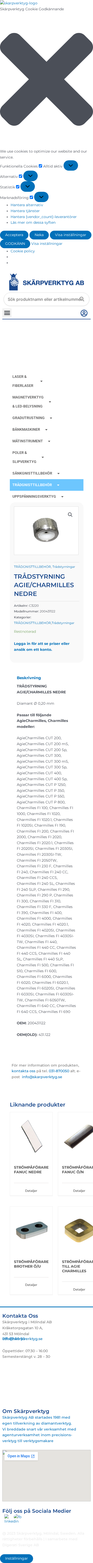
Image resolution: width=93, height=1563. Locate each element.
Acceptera (14, 235)
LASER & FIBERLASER (22, 381)
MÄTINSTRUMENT (27, 441)
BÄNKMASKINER (26, 429)
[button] (46, 80)
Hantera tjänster (25, 211)
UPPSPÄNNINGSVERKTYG (34, 496)
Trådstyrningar (63, 567)
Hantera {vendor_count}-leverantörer (44, 217)
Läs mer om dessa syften (33, 222)
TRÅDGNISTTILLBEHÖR (32, 485)
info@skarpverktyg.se (22, 1339)
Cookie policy (23, 251)
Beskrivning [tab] (29, 677)
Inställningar (16, 1558)
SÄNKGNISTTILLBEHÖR (32, 473)
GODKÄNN (15, 244)
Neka (39, 235)
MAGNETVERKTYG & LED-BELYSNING (28, 401)
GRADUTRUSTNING (28, 418)
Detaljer (31, 1191)
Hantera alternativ (27, 205)
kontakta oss (23, 1071)
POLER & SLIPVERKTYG (24, 457)
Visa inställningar (70, 235)
